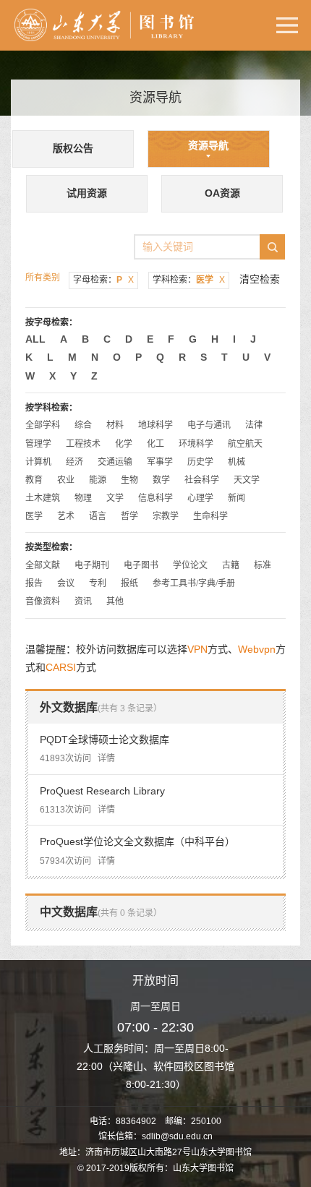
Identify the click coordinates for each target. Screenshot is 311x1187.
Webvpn (257, 649)
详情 (106, 758)
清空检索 (259, 279)
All (35, 339)
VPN (197, 649)
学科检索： (189, 280)
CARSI (61, 667)
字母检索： (103, 280)
